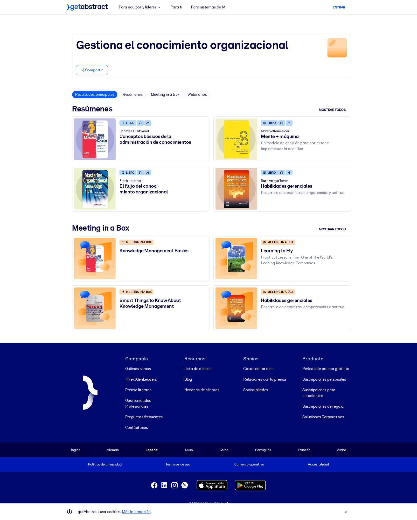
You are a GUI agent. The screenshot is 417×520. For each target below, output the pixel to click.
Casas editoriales (258, 368)
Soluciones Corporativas (323, 417)
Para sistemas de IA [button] (208, 7)
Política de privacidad (104, 464)
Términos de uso (178, 464)
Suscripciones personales (324, 379)
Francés (304, 450)
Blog (188, 379)
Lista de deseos (197, 368)
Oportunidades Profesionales (138, 403)
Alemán (112, 450)
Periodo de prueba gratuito (325, 368)
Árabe (341, 450)
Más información (136, 511)
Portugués (263, 450)
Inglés (75, 450)
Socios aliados (255, 390)
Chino (224, 450)
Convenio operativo (249, 464)
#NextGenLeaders (141, 379)
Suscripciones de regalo (322, 406)
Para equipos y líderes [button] (137, 7)
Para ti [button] (176, 7)
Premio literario (138, 390)
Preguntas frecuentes (144, 417)
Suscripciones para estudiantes (318, 393)
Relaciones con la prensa (264, 379)
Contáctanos (136, 427)
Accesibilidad (318, 464)
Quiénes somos (138, 368)
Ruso (189, 450)
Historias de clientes (201, 390)
